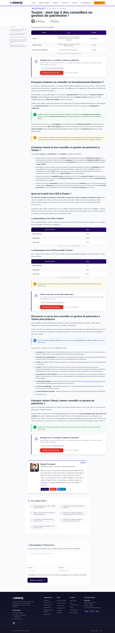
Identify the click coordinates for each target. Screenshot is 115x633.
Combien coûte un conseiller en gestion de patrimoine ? (73, 506)
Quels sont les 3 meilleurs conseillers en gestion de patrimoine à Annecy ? (73, 520)
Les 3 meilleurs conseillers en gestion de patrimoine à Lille (44, 520)
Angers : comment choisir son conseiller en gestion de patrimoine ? (44, 513)
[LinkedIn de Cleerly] (13, 623)
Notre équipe (73, 600)
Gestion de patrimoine (39, 8)
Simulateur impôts (61, 600)
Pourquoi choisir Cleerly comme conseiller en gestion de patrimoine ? (18, 46)
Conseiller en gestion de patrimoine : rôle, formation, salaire (44, 527)
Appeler (46, 489)
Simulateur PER (61, 608)
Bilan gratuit (99, 2)
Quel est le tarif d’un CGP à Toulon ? (18, 37)
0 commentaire (62, 8)
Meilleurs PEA (47, 614)
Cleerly (33, 27)
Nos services (65, 2)
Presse (71, 607)
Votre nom (30, 567)
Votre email (61, 567)
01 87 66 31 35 (86, 2)
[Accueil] (16, 2)
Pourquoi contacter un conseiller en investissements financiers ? (18, 30)
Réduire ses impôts (44, 2)
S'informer (55, 2)
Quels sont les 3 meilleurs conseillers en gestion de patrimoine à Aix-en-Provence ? (73, 513)
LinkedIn (62, 489)
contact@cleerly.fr (18, 612)
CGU (101, 630)
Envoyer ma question (36, 580)
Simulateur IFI (60, 605)
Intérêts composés (61, 603)
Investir (33, 2)
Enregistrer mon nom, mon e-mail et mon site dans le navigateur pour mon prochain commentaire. (58, 575)
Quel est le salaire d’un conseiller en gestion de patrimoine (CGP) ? (44, 506)
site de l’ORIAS (50, 139)
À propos (74, 2)
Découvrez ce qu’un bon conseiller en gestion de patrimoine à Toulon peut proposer (18, 41)
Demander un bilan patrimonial (51, 72)
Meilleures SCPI (48, 605)
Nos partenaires (74, 610)
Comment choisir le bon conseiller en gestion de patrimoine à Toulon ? (18, 34)
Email (54, 489)
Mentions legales (94, 630)
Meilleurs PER (47, 607)
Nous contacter (73, 612)
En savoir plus (93, 38)
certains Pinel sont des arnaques (91, 381)
